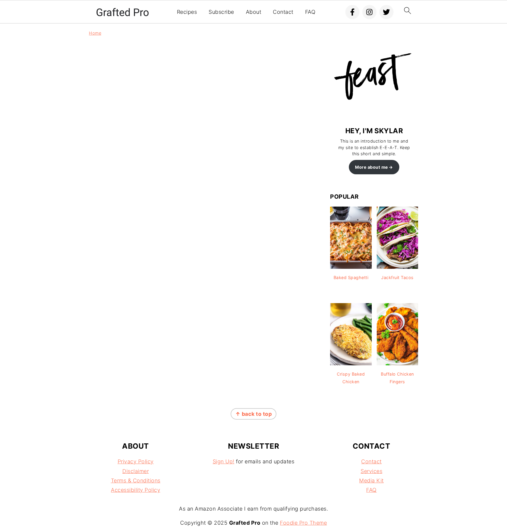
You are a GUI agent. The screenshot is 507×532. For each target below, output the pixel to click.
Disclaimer (135, 471)
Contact (283, 12)
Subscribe (221, 12)
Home (95, 33)
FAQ (310, 12)
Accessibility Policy (135, 490)
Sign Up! (223, 461)
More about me (371, 167)
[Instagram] (369, 12)
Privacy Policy (136, 461)
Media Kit (371, 480)
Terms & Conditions (135, 480)
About (253, 12)
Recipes (187, 12)
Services (371, 471)
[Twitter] (386, 12)
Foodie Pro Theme (303, 523)
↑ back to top (253, 414)
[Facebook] (352, 12)
